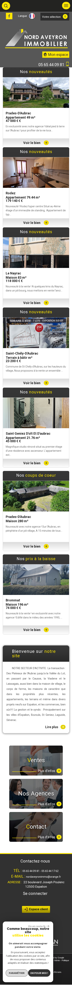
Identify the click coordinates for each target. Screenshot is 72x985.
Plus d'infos (49, 771)
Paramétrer (17, 973)
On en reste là (36, 926)
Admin (57, 960)
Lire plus (54, 727)
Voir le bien (35, 143)
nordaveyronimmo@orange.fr (43, 876)
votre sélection (51, 17)
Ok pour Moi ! (39, 973)
